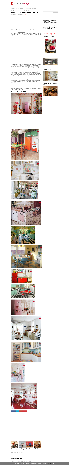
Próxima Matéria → (38, 454)
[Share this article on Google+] (20, 411)
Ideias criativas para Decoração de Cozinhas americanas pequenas (21, 449)
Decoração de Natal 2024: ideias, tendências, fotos (49, 21)
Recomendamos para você (50, 34)
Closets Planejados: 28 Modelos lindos (50, 56)
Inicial (12, 10)
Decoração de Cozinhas (17, 452)
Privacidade (27, 8)
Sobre (13, 8)
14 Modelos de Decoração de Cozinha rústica (37, 449)
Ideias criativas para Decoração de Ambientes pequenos (49, 69)
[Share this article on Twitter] (17, 411)
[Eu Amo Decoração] (34, 3)
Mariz (19, 14)
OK (53, 463)
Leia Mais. (50, 463)
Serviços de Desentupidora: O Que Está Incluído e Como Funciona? (49, 18)
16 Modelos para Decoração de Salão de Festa (50, 84)
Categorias (19, 8)
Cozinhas (16, 10)
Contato (35, 8)
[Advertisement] (26, 22)
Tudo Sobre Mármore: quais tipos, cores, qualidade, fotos (49, 25)
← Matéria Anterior (15, 454)
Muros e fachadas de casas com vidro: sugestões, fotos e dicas (50, 28)
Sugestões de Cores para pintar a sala (29, 449)
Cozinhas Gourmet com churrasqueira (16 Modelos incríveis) (14, 449)
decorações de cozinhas (21, 32)
